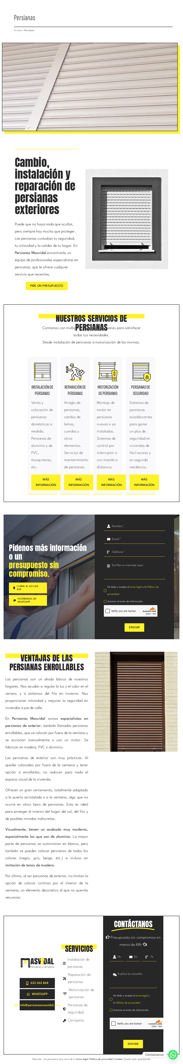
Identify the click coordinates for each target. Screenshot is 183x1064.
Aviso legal (82, 1059)
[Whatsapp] (173, 1055)
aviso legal (136, 587)
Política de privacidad (128, 1003)
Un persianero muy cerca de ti (59, 1059)
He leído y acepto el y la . (133, 590)
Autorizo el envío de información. (125, 601)
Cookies (119, 1059)
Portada (18, 30)
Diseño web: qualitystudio (137, 1059)
